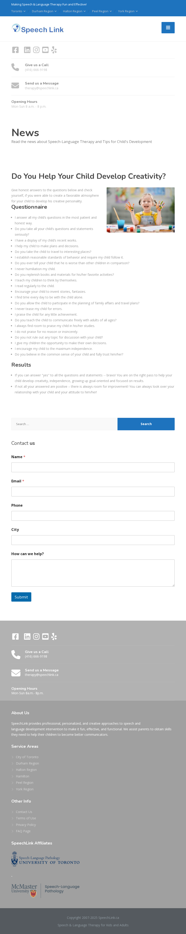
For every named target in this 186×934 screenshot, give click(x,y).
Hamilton (22, 776)
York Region (126, 11)
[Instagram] (36, 51)
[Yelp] (54, 51)
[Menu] (168, 27)
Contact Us (24, 812)
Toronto (16, 11)
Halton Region (72, 11)
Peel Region (100, 11)
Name (18, 457)
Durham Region (42, 11)
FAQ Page (23, 831)
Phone (17, 505)
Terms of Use (26, 818)
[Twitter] (21, 51)
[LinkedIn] (27, 51)
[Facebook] (16, 51)
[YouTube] (45, 51)
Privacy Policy (26, 825)
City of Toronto (27, 757)
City (15, 529)
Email (17, 481)
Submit (21, 597)
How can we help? (27, 554)
